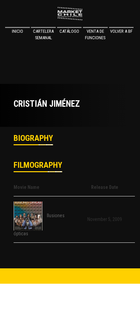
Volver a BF (121, 31)
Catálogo (69, 31)
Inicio (17, 31)
